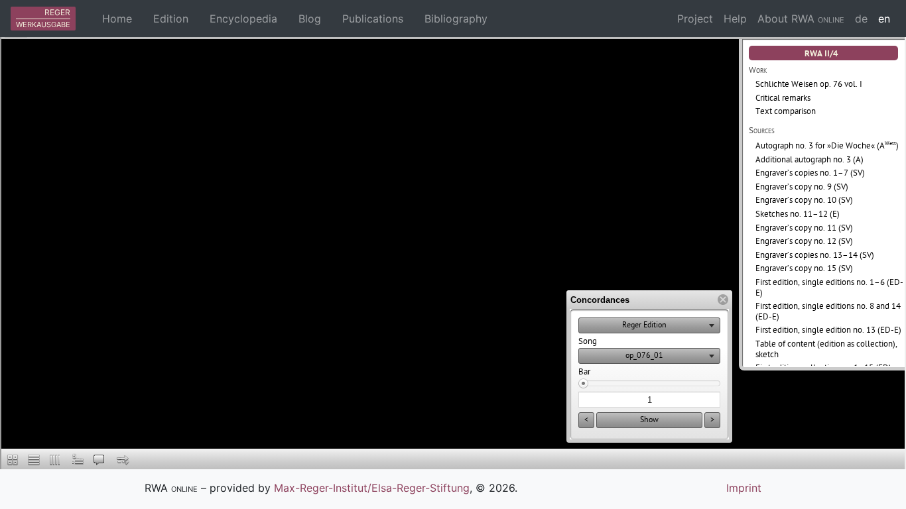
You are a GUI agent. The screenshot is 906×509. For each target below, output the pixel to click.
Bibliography (455, 18)
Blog (309, 18)
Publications (372, 18)
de (861, 18)
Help (735, 18)
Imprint (743, 487)
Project (695, 18)
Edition (170, 18)
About (800, 18)
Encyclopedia (243, 18)
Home (117, 18)
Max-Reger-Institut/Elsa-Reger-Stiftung (372, 487)
